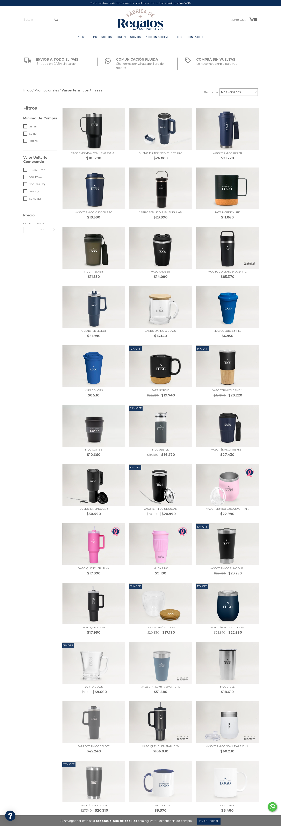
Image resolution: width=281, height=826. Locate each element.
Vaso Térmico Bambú (227, 390)
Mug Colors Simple (227, 330)
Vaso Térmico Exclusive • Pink (227, 508)
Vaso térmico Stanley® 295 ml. (227, 746)
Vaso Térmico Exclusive (227, 627)
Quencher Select (93, 330)
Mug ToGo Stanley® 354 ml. (227, 271)
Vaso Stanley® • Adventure (160, 686)
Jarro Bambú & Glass (160, 330)
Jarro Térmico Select (93, 746)
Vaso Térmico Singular (160, 508)
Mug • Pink (160, 568)
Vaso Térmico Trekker (227, 449)
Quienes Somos (129, 36)
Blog (177, 36)
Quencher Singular (93, 508)
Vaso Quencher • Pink (93, 568)
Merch (83, 36)
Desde (27, 223)
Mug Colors (94, 390)
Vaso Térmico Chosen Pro (94, 212)
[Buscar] (56, 19)
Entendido (208, 821)
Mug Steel (227, 686)
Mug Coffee (93, 449)
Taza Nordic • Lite (227, 212)
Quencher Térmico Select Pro (160, 153)
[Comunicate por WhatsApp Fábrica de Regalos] (272, 807)
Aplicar (54, 230)
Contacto (195, 36)
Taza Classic (227, 805)
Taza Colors (160, 805)
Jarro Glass (94, 686)
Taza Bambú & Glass (160, 627)
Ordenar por (211, 92)
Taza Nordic (161, 390)
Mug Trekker (93, 271)
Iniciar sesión (238, 19)
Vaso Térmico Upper (227, 153)
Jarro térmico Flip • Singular (160, 212)
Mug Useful (160, 449)
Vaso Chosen (160, 271)
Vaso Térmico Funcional (227, 568)
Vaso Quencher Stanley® (160, 746)
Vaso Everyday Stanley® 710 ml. (93, 153)
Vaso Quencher (93, 627)
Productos (102, 36)
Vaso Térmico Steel (94, 805)
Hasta (40, 223)
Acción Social (157, 36)
